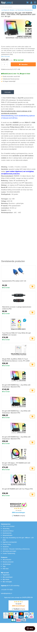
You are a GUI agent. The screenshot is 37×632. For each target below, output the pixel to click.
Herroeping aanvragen (9, 551)
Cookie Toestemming (9, 553)
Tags (4, 566)
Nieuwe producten (8, 562)
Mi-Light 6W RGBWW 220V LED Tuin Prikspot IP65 (17, 489)
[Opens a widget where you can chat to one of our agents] (30, 628)
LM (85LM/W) (16, 192)
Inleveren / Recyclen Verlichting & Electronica (16, 549)
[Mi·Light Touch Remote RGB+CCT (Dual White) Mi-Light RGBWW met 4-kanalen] (18, 324)
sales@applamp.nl (6, 593)
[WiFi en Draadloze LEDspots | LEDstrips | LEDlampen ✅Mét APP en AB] (7, 2)
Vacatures (6, 547)
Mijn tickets (6, 579)
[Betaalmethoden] (5, 614)
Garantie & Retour (8, 531)
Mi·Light (7, 16)
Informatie (8, 92)
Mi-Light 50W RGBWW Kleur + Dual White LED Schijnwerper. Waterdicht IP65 (16, 386)
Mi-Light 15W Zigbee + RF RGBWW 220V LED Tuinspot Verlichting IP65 (16, 464)
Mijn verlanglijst (7, 582)
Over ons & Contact (8, 526)
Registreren (6, 575)
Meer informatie (5, 56)
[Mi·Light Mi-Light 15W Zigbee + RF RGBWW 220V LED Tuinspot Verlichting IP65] (18, 454)
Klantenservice (7, 533)
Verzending (6, 528)
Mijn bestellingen (8, 577)
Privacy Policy (7, 544)
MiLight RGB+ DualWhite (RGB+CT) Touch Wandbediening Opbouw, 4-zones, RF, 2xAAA (16, 360)
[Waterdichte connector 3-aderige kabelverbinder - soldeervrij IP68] (18, 298)
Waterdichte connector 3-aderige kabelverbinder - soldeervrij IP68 (17, 308)
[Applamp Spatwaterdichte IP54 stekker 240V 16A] (18, 272)
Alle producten (7, 559)
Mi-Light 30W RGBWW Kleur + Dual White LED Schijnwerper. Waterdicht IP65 (16, 412)
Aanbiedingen (7, 564)
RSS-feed (5, 568)
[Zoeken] (34, 7)
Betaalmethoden (7, 535)
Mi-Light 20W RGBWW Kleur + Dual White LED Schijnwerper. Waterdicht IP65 (16, 438)
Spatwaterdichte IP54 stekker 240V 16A (14, 281)
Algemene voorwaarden (10, 542)
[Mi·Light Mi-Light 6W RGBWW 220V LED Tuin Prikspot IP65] (18, 480)
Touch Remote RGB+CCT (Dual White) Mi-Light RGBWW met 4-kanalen (16, 334)
